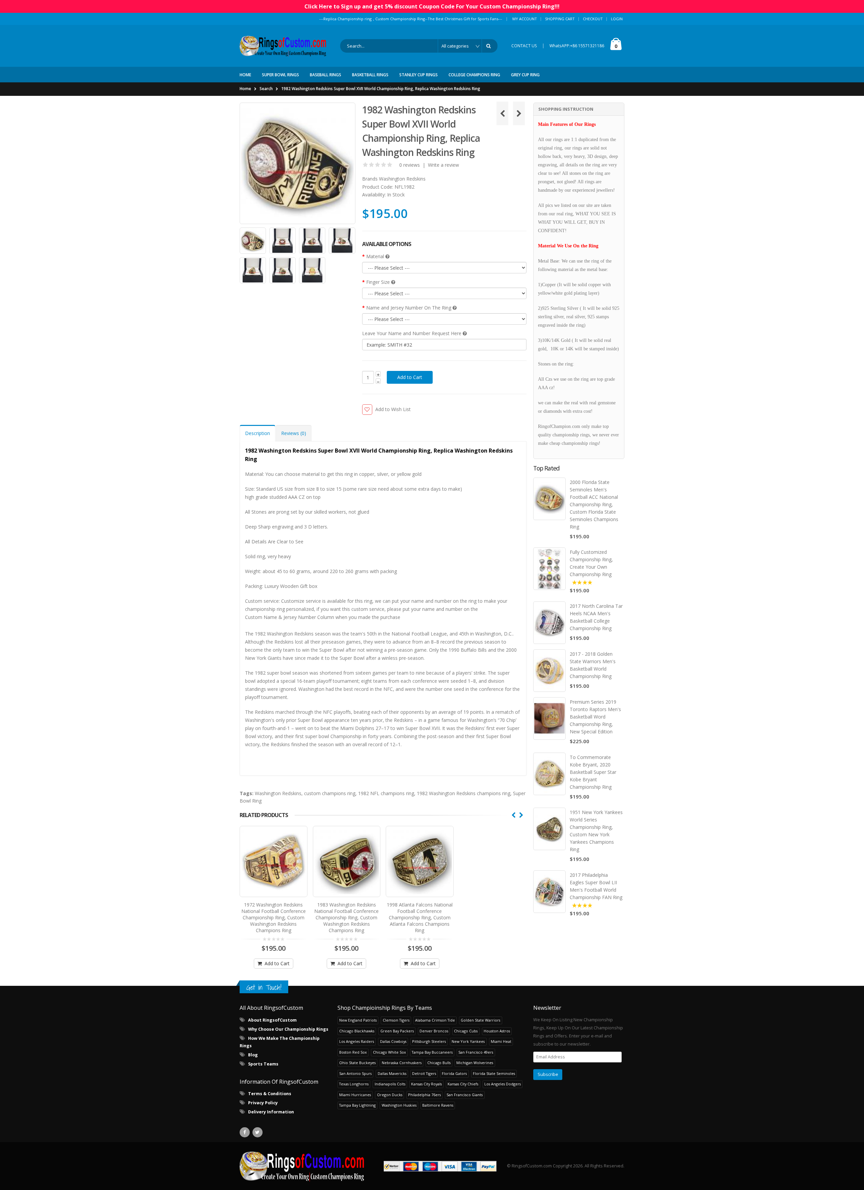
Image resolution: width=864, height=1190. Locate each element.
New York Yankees (468, 1041)
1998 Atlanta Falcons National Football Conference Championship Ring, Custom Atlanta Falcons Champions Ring (420, 917)
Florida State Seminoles (494, 1073)
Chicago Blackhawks (356, 1030)
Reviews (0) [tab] (293, 433)
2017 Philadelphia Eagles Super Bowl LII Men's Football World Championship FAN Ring (596, 886)
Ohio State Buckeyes (357, 1062)
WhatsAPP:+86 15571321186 (576, 46)
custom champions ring (329, 793)
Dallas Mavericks (392, 1073)
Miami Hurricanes (355, 1094)
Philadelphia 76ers (424, 1094)
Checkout (593, 18)
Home (245, 88)
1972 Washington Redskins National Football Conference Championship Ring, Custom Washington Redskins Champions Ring (273, 917)
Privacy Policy (263, 1103)
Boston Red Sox (353, 1052)
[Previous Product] (502, 113)
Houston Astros (497, 1030)
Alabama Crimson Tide (435, 1020)
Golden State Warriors (480, 1020)
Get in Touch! (263, 987)
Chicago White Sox (389, 1052)
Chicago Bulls (439, 1062)
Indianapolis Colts (390, 1083)
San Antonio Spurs (355, 1073)
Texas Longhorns (354, 1083)
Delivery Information (271, 1112)
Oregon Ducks (389, 1094)
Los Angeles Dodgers (502, 1083)
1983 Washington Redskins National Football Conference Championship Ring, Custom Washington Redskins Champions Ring (346, 917)
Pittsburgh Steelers (429, 1041)
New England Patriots (358, 1020)
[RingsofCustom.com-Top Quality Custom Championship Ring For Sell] (302, 1166)
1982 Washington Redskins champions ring (463, 793)
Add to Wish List (393, 409)
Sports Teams (263, 1064)
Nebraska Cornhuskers (402, 1062)
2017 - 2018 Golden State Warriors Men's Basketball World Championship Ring (593, 665)
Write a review (443, 165)
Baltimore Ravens (437, 1105)
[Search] (489, 46)
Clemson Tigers (396, 1020)
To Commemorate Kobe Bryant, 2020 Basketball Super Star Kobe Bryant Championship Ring (593, 772)
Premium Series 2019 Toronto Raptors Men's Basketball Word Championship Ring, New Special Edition (595, 717)
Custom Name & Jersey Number (280, 617)
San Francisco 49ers (475, 1052)
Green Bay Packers (397, 1030)
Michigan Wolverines (474, 1062)
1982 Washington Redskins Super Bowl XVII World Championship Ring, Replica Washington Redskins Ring (380, 88)
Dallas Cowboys (393, 1041)
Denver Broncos (434, 1030)
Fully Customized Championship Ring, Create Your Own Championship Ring (591, 563)
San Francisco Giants (465, 1094)
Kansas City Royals (426, 1083)
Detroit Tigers (424, 1073)
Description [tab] (257, 433)
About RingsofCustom (272, 1020)
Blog (253, 1055)
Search (266, 88)
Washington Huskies (399, 1105)
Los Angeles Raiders (356, 1041)
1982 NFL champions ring (386, 793)
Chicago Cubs (466, 1030)
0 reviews (409, 165)
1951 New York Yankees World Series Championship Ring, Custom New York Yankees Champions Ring (596, 831)
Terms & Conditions (269, 1094)
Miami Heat (501, 1041)
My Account (524, 18)
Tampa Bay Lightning (357, 1105)
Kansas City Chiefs (463, 1083)
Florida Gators (454, 1073)
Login (617, 18)
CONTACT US (524, 46)
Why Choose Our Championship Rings (288, 1029)
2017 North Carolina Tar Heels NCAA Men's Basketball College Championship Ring (596, 617)
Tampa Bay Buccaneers (432, 1052)
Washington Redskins (402, 178)
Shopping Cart (560, 18)
